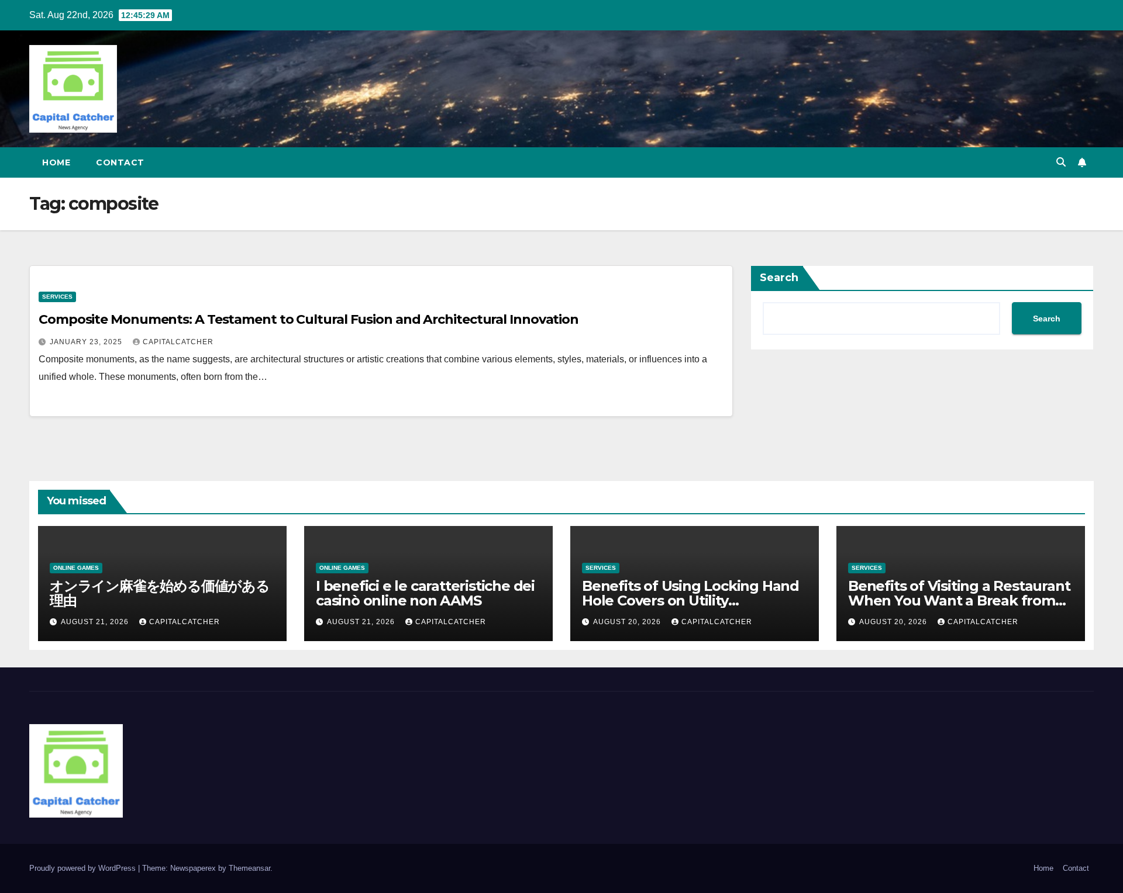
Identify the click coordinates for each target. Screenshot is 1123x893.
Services (57, 296)
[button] (1061, 162)
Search (779, 277)
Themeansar (249, 868)
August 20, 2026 (628, 622)
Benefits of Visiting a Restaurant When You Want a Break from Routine (959, 600)
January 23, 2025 (87, 342)
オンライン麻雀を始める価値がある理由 (160, 593)
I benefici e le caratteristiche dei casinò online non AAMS (425, 593)
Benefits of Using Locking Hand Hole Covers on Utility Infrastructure (690, 600)
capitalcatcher (178, 342)
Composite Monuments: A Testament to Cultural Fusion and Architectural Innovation (308, 319)
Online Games (76, 568)
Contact (120, 162)
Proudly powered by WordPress (83, 868)
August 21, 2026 (96, 622)
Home (56, 162)
